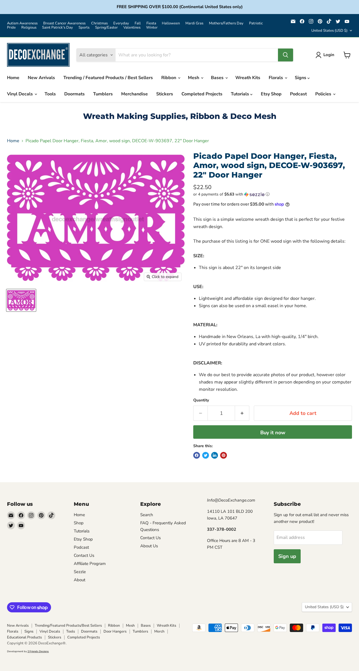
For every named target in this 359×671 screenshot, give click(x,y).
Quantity (201, 400)
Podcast (298, 94)
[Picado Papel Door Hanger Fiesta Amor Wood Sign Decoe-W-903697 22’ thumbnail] (21, 300)
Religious (28, 28)
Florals (276, 78)
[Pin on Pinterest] (223, 455)
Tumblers (103, 94)
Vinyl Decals (20, 94)
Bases (218, 78)
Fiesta (151, 23)
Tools (50, 94)
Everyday (121, 23)
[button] (272, 194)
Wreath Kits (247, 78)
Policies (323, 94)
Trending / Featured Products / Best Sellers (108, 78)
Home (13, 78)
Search (146, 515)
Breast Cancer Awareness (64, 23)
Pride (11, 28)
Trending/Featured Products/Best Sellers (68, 625)
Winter (152, 28)
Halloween (171, 23)
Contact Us (84, 555)
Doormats (74, 94)
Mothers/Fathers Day (226, 23)
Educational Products (24, 637)
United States (329, 30)
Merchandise (134, 94)
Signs (301, 78)
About (79, 580)
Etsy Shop (271, 94)
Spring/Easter (106, 28)
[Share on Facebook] (196, 455)
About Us (149, 546)
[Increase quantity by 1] (242, 413)
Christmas (99, 23)
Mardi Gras (194, 23)
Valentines (132, 28)
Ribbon (169, 78)
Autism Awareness (22, 23)
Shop (79, 523)
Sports (84, 28)
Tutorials (240, 94)
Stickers (164, 94)
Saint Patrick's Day (57, 28)
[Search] (285, 55)
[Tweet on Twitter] (205, 455)
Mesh (194, 78)
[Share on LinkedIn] (214, 455)
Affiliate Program (90, 563)
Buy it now (272, 432)
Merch (159, 631)
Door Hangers (114, 631)
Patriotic (256, 23)
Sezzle (80, 572)
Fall (138, 23)
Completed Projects (201, 94)
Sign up (287, 556)
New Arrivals (41, 78)
